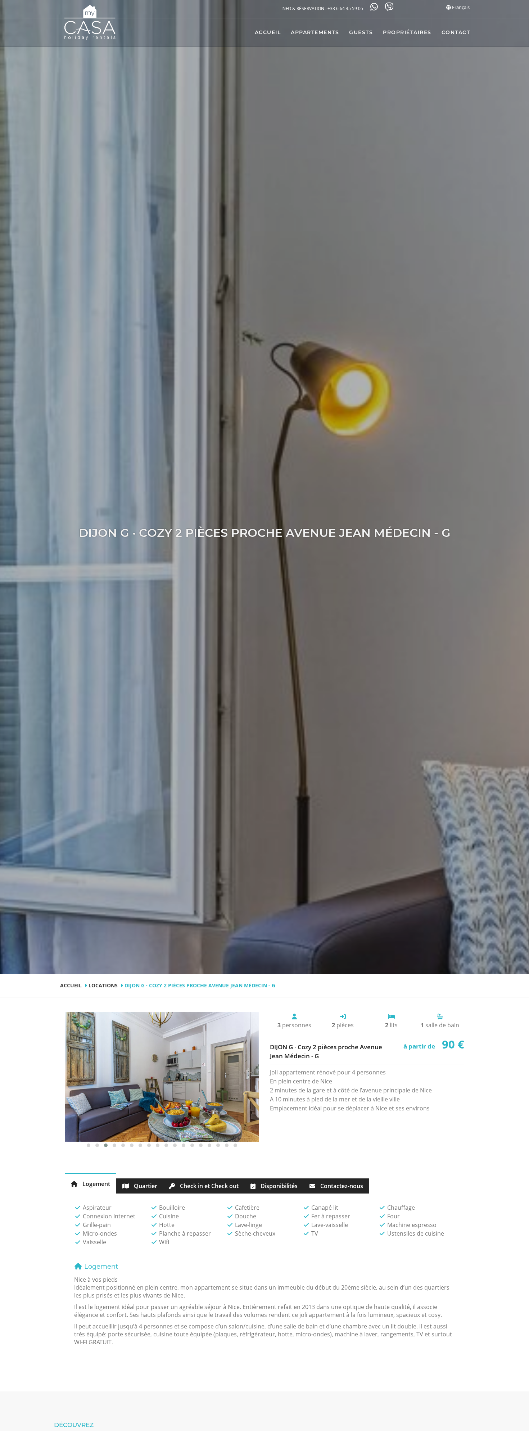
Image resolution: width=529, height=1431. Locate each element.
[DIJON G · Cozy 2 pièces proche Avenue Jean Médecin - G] (162, 1077)
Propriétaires (407, 32)
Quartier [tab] (144, 1186)
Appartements (315, 32)
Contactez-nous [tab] (341, 1186)
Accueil (268, 32)
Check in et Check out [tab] (208, 1186)
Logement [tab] (95, 1184)
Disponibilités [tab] (278, 1186)
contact (456, 32)
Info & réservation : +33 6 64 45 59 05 (322, 8)
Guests (361, 32)
